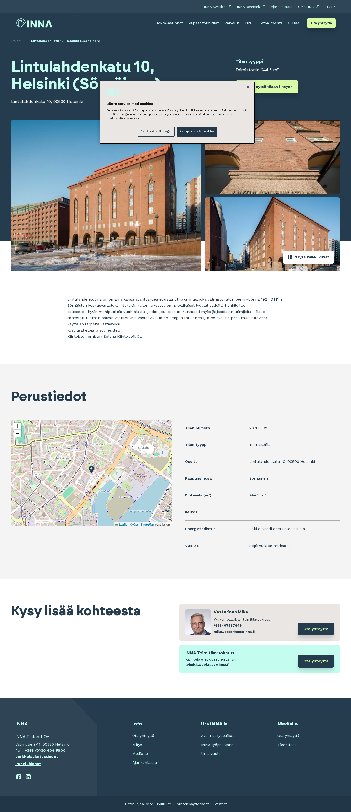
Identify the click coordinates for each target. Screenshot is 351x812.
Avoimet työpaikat (217, 735)
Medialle (140, 753)
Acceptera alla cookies (197, 131)
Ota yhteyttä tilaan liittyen (267, 86)
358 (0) (34, 750)
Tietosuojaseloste (138, 804)
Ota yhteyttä (321, 23)
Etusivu (17, 41)
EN (333, 7)
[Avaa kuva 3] (272, 234)
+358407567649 (228, 625)
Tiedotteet (286, 744)
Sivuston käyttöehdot (192, 804)
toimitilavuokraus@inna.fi (207, 664)
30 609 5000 (53, 750)
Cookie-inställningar (156, 131)
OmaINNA (306, 7)
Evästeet (220, 804)
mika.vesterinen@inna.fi (234, 631)
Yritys (137, 744)
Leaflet (123, 524)
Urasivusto (211, 753)
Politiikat (164, 804)
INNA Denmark (248, 7)
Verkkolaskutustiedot (36, 756)
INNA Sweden (215, 7)
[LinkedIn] (28, 777)
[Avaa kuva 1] (106, 195)
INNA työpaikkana (217, 744)
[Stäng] (248, 87)
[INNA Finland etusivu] (34, 23)
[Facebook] (19, 777)
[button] (91, 469)
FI (326, 7)
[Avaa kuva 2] (272, 157)
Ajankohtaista (281, 7)
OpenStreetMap (143, 524)
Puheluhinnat (28, 763)
